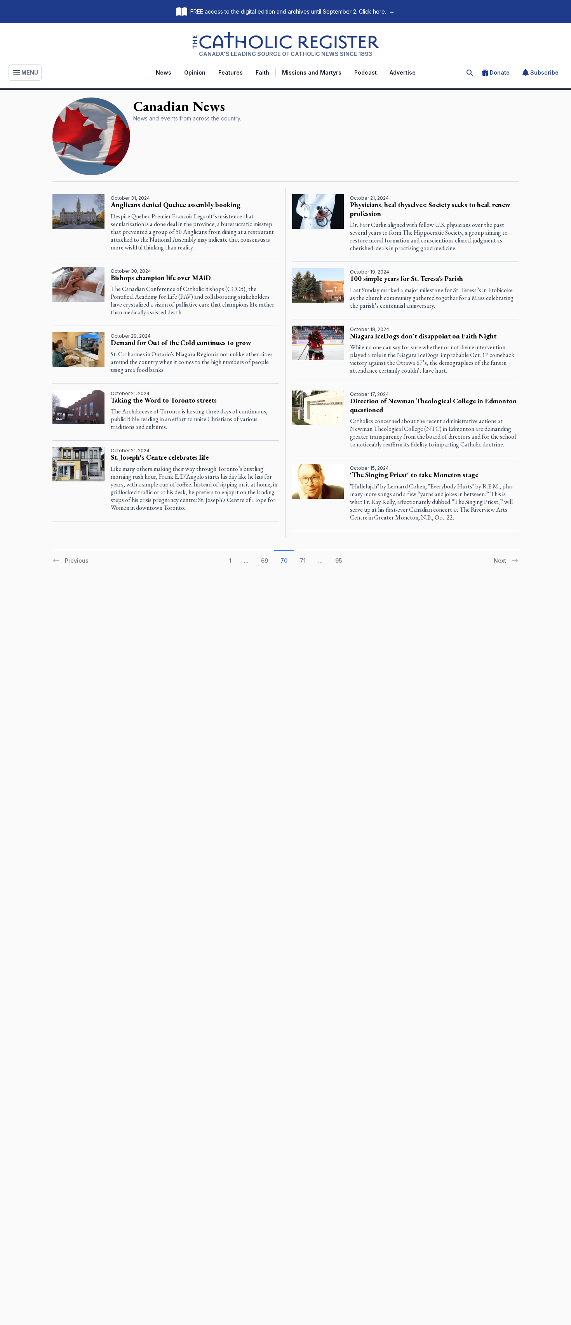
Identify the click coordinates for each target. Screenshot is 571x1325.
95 (338, 560)
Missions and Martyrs (311, 72)
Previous (77, 560)
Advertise (403, 72)
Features (230, 72)
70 (283, 560)
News (163, 72)
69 (264, 560)
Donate (500, 72)
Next (500, 560)
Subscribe (544, 72)
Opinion (194, 72)
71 (303, 560)
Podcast (365, 72)
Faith (262, 72)
